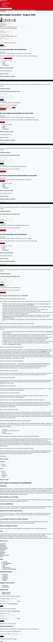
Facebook (2, 73)
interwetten (3, 543)
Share (4, 62)
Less (36, 56)
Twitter (6, 73)
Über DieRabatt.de (7, 563)
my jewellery (13, 10)
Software (5, 580)
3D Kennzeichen (4, 548)
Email (4, 63)
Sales (8, 19)
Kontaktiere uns (6, 567)
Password (2, 601)
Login (14, 623)
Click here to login (15, 611)
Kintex (1, 556)
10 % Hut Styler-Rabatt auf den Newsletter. (13, 49)
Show (18, 601)
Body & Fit (19, 10)
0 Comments (6, 65)
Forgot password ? (13, 603)
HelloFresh (32, 10)
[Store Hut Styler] (3, 11)
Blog (4, 4)
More (30, 53)
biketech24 (2, 552)
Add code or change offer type (7, 27)
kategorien (5, 585)
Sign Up (14, 608)
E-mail (1, 616)
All (1, 19)
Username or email (4, 598)
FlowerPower (3, 549)
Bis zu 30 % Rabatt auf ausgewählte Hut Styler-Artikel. (16, 113)
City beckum (3, 545)
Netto (8, 10)
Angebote (5, 576)
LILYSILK (2, 551)
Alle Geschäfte (6, 3)
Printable (12, 19)
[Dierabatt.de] (3, 0)
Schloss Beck (3, 546)
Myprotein (24, 10)
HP (28, 10)
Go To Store (3, 109)
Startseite (5, 562)
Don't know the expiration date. (9, 36)
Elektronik (5, 578)
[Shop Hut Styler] (3, 456)
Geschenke (5, 577)
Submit (2, 45)
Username (2, 613)
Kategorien (5, 6)
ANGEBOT (2, 122)
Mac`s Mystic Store (4, 555)
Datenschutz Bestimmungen (9, 569)
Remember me (5, 603)
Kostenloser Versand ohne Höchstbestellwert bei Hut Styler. (18, 175)
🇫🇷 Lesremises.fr (7, 592)
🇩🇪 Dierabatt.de (6, 593)
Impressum (5, 564)
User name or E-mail (5, 634)
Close (1, 641)
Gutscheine (5, 574)
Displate (2, 553)
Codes (4, 19)
